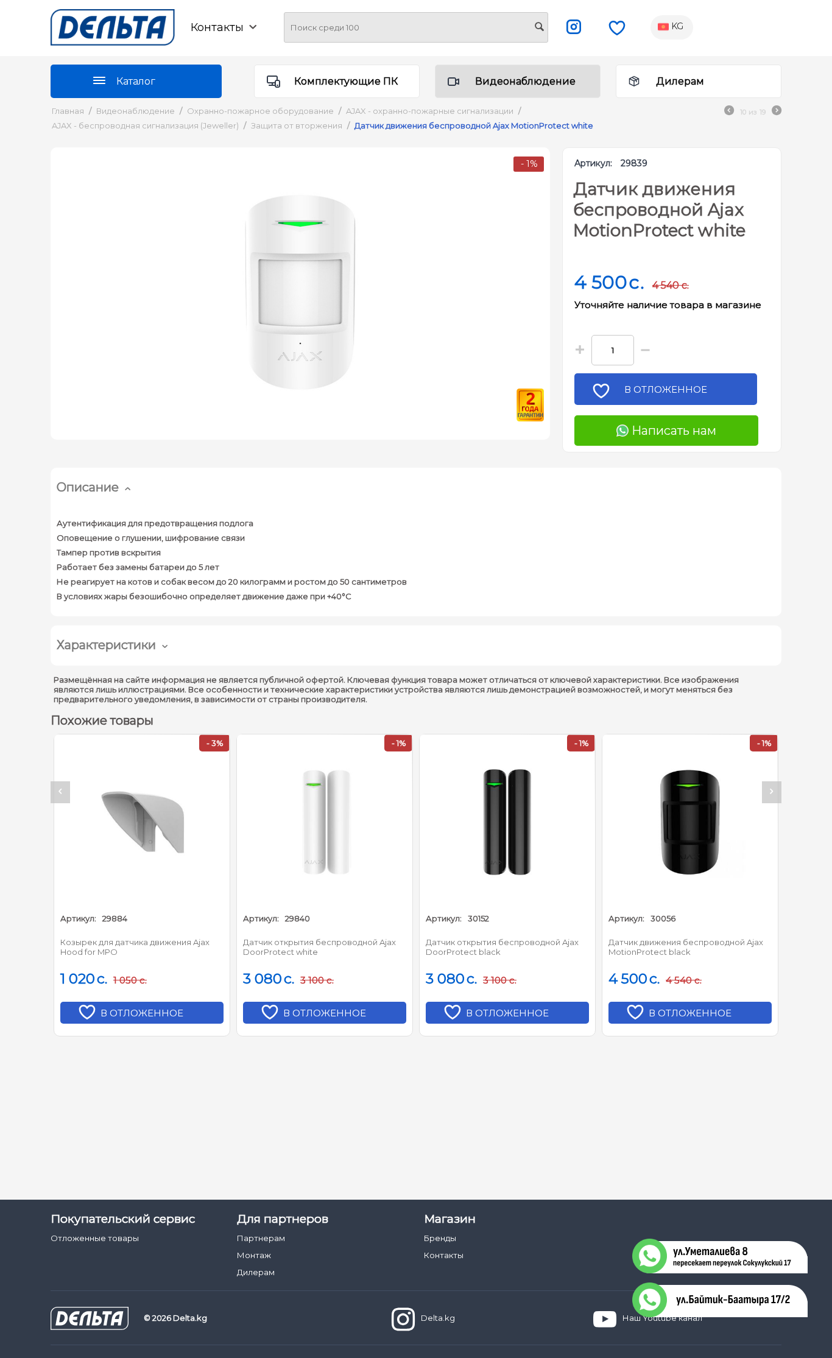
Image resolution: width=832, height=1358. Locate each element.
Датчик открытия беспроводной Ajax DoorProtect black (502, 947)
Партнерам (261, 1238)
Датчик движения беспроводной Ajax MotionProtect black (685, 947)
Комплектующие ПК (346, 81)
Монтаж (254, 1255)
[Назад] (729, 112)
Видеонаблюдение (525, 81)
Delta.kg (438, 1318)
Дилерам (680, 81)
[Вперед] (776, 112)
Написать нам (672, 430)
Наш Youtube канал (662, 1318)
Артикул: (593, 163)
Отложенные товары (95, 1238)
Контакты (444, 1255)
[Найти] (539, 28)
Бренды (440, 1238)
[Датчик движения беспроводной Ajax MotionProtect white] (300, 293)
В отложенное (665, 389)
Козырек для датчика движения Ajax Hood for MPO (135, 947)
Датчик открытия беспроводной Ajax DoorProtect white (319, 947)
